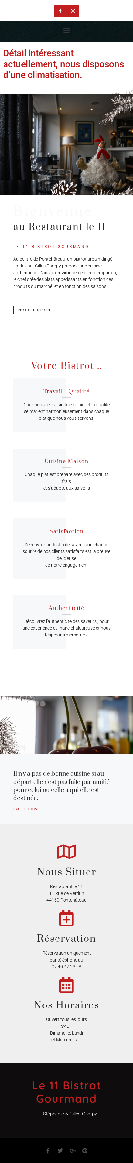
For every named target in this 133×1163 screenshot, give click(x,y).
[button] (66, 30)
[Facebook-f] (60, 11)
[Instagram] (72, 11)
